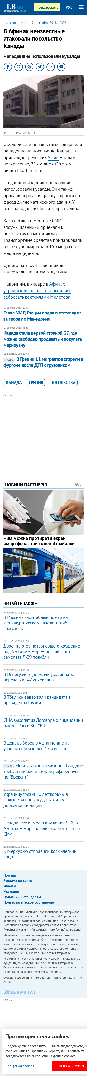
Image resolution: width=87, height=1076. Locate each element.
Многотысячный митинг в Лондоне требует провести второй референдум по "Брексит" (43, 771)
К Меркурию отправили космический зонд (39, 854)
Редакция (11, 891)
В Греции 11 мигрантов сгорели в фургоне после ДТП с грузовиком (43, 362)
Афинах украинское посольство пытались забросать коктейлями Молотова (37, 290)
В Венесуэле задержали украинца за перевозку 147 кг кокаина (38, 677)
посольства (62, 382)
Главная (9, 22)
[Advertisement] (43, 431)
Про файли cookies (19, 1066)
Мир (24, 22)
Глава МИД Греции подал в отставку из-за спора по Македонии (43, 316)
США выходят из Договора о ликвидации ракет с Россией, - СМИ (43, 723)
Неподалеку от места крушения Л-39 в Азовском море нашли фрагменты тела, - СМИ (42, 828)
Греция (36, 382)
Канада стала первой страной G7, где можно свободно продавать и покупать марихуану (42, 339)
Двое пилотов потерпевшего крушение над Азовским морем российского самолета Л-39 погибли (41, 651)
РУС (69, 7)
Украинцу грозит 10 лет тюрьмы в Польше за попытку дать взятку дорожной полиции (35, 799)
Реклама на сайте (17, 880)
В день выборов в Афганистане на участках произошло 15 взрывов (36, 746)
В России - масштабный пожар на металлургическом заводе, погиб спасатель (35, 622)
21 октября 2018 (44, 22)
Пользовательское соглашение (28, 902)
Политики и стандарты (22, 896)
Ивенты (9, 886)
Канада (14, 382)
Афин (53, 157)
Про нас (9, 875)
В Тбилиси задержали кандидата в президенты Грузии (37, 700)
